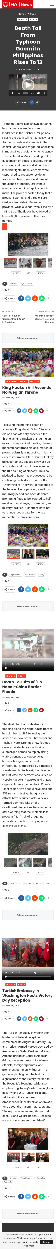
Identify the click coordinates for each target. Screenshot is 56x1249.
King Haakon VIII (15, 575)
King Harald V (30, 575)
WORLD (33, 19)
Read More (29, 1246)
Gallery (13, 381)
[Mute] (38, 93)
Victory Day (41, 1178)
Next (50, 362)
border (12, 883)
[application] (28, 85)
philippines (14, 284)
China (20, 883)
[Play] (12, 93)
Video (24, 19)
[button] (28, 85)
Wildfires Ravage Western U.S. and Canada (44, 319)
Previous (6, 362)
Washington (8, 1182)
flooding (29, 883)
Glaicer (38, 883)
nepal (47, 883)
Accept (47, 1242)
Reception (13, 1178)
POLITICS (34, 381)
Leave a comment (29, 338)
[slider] (25, 93)
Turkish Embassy (27, 1178)
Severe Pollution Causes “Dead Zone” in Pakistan (13, 319)
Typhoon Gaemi (27, 284)
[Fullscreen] (43, 93)
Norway (41, 575)
